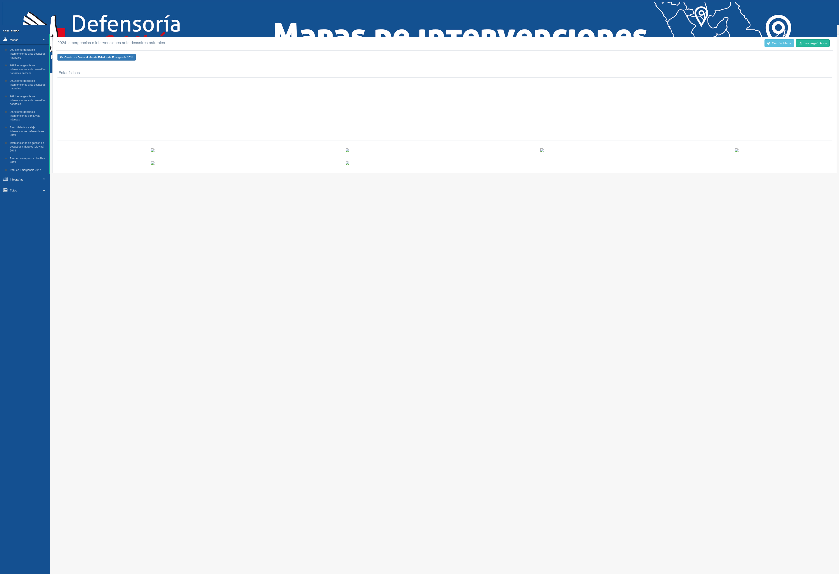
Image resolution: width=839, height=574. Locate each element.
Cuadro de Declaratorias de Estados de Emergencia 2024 (98, 57)
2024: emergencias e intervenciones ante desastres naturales (27, 53)
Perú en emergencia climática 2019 (27, 160)
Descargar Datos (815, 43)
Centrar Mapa (781, 43)
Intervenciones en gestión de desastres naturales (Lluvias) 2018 (27, 146)
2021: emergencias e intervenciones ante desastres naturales (27, 100)
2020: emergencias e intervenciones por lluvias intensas (25, 115)
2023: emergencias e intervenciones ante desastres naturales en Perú (27, 69)
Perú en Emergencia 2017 (25, 170)
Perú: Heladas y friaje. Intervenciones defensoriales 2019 (27, 131)
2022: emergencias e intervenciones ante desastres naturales (27, 84)
